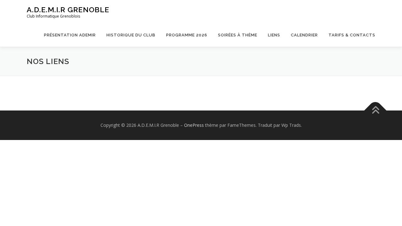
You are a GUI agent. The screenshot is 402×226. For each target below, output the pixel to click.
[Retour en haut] (375, 111)
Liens (274, 35)
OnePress (194, 125)
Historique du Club (130, 35)
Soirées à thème (237, 35)
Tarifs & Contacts (352, 35)
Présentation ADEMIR (70, 35)
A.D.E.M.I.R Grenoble (68, 9)
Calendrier (304, 35)
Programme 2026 (186, 35)
